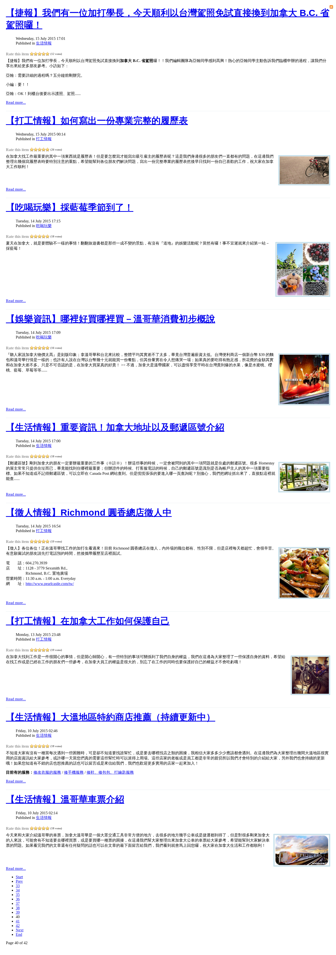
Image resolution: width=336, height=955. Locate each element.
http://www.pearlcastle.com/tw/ (50, 584)
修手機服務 (74, 772)
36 (18, 899)
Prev (19, 881)
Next (19, 930)
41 (18, 921)
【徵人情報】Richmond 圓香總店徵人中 (89, 513)
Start (19, 877)
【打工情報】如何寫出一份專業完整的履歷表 (97, 121)
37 (18, 903)
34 (18, 890)
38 (18, 908)
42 (18, 926)
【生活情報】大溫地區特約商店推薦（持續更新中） (110, 717)
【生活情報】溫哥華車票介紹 (65, 799)
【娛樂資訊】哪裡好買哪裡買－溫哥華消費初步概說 (110, 319)
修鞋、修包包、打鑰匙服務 (110, 772)
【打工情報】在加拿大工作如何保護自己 (88, 621)
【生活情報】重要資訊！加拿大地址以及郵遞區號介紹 (115, 427)
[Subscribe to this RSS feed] (331, 7)
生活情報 (44, 43)
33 (18, 886)
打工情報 (44, 139)
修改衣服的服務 (47, 772)
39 (18, 912)
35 (18, 895)
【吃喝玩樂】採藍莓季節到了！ (69, 207)
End (19, 934)
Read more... (16, 102)
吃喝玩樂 (44, 226)
